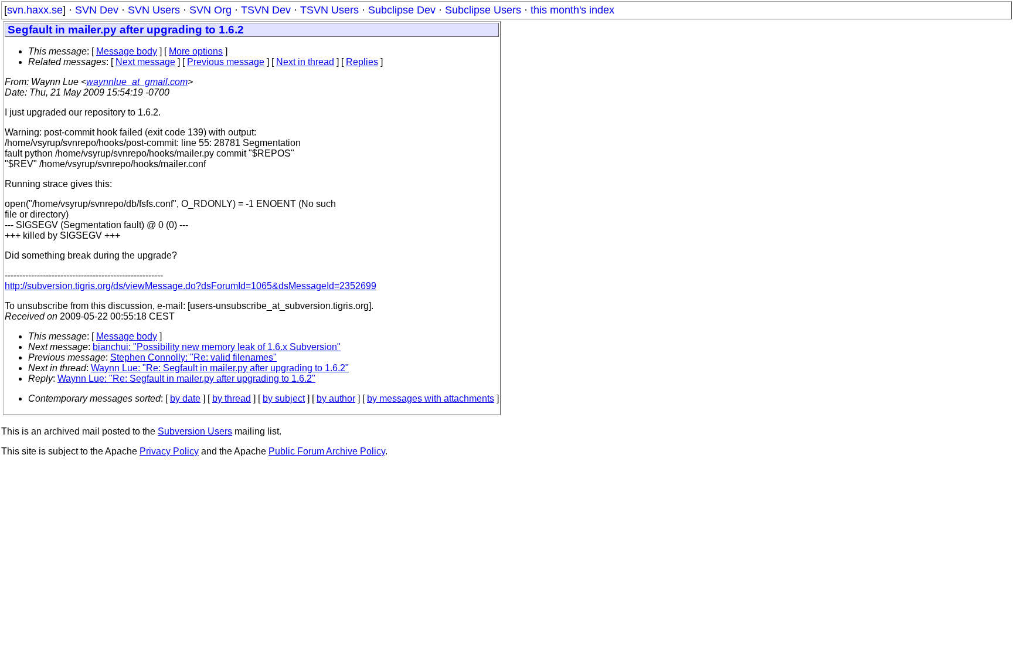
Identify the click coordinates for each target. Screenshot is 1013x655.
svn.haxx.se (35, 10)
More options (196, 51)
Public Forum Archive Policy (326, 451)
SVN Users (154, 10)
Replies (362, 62)
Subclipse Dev (402, 10)
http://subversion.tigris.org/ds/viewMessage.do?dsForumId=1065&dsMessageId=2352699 (190, 286)
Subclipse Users (483, 10)
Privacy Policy (169, 451)
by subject (284, 398)
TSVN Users (329, 10)
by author (336, 398)
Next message (145, 62)
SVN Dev (96, 10)
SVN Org (210, 10)
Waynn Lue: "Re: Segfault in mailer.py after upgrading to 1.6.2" (220, 368)
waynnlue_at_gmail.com (137, 82)
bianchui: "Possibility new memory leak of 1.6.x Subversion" (217, 347)
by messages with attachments (430, 398)
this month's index (572, 10)
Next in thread (305, 62)
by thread (231, 398)
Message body (126, 51)
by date (185, 398)
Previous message (225, 62)
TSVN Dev (266, 10)
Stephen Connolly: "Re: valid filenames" (193, 357)
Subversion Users (195, 431)
